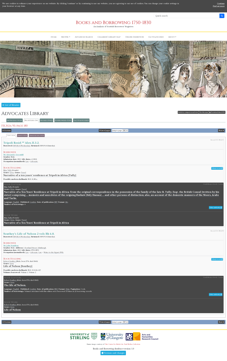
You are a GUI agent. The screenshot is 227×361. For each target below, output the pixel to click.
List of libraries (11, 105)
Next (221, 130)
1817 (55, 202)
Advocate (34, 161)
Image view (22, 135)
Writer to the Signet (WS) (53, 252)
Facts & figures (81, 120)
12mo (68, 289)
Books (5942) (46, 120)
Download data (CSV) (218, 112)
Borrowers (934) (63, 120)
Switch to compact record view (188, 112)
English (16, 202)
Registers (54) (31, 120)
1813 (56, 289)
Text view (11, 135)
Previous (7, 130)
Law (27, 161)
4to (66, 202)
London (33, 202)
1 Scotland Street (30, 248)
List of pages (105, 130)
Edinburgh (42, 248)
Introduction (14, 120)
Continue (221, 3)
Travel (23, 172)
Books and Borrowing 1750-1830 (113, 23)
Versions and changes (114, 353)
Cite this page (203, 112)
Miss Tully (7, 170)
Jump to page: (117, 130)
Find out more (219, 6)
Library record (216, 168)
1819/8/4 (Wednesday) (21, 146)
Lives (12, 172)
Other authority (214, 207)
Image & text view (37, 135)
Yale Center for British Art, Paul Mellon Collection (122, 344)
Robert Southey (9, 261)
